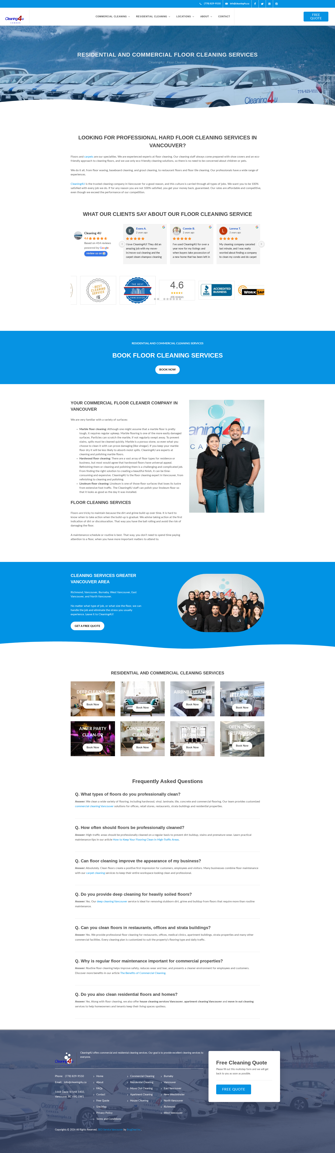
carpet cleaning (95, 873)
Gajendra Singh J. (147, 228)
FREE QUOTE (316, 16)
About (99, 1082)
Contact (100, 1094)
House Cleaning (139, 1100)
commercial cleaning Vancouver (94, 806)
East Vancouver (172, 1088)
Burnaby (104, 592)
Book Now (93, 704)
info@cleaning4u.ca (75, 1082)
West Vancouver (120, 592)
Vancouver (90, 592)
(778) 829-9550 (74, 1076)
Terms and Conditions (108, 1119)
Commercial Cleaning (142, 1076)
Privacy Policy (104, 1113)
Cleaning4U (78, 184)
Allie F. (234, 228)
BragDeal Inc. (134, 1130)
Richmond (77, 592)
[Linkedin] (269, 4)
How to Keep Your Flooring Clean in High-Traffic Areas (146, 839)
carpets (89, 156)
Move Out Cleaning (141, 1088)
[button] (155, 299)
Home (99, 1076)
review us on (94, 253)
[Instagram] (276, 4)
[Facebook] (255, 4)
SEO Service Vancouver (110, 1130)
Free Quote (102, 1100)
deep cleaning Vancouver (112, 901)
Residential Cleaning (141, 1082)
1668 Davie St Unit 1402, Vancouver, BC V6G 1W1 (70, 1094)
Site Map (101, 1106)
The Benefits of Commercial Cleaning (142, 973)
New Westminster (174, 1094)
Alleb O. (188, 228)
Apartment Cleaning (141, 1094)
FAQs (99, 1088)
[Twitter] (262, 4)
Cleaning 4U (92, 233)
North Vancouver (100, 596)
